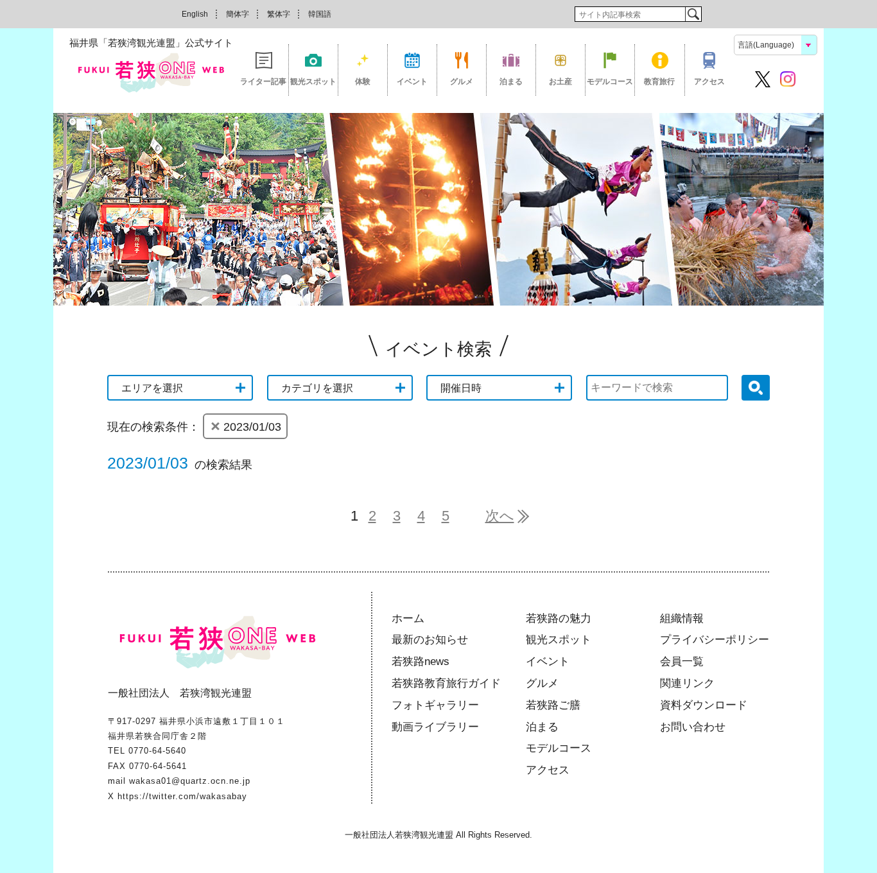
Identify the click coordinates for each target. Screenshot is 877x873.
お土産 (560, 81)
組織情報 (682, 618)
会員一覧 (682, 661)
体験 (362, 81)
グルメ (461, 81)
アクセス (709, 81)
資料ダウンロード (703, 705)
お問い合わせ (692, 727)
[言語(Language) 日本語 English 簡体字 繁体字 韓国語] (775, 44)
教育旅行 (659, 81)
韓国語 (319, 14)
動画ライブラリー (435, 727)
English (195, 14)
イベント (412, 81)
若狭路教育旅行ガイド (446, 683)
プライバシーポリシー (714, 640)
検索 (693, 14)
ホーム (408, 618)
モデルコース (610, 81)
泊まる (511, 81)
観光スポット (313, 81)
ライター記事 (263, 81)
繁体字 (278, 14)
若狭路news (420, 661)
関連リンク (687, 683)
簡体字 (237, 14)
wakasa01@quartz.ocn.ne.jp (189, 781)
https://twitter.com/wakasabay (182, 796)
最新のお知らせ (430, 640)
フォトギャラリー (435, 705)
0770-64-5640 (157, 751)
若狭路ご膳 (553, 705)
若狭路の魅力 (558, 618)
